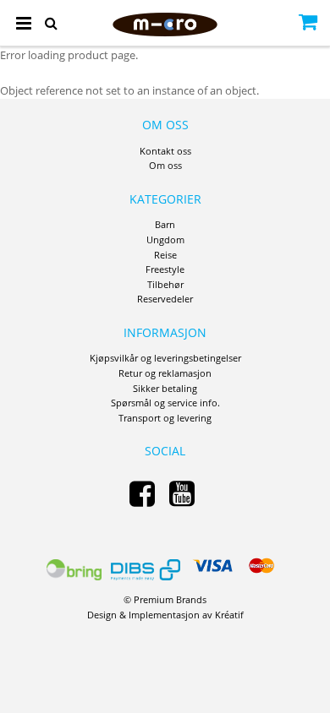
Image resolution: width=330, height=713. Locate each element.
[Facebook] (142, 493)
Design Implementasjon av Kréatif (165, 614)
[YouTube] (182, 493)
